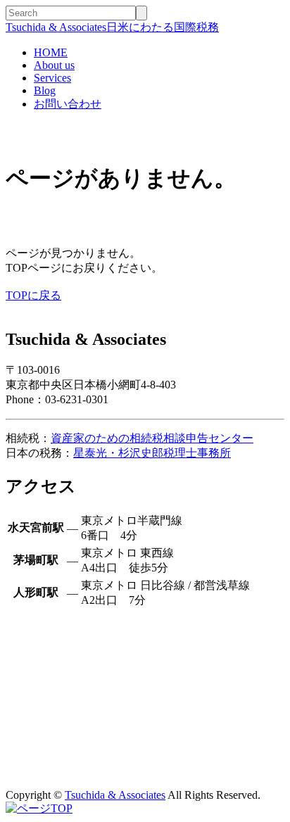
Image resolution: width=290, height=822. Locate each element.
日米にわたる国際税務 (112, 27)
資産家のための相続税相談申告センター (152, 438)
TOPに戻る (33, 295)
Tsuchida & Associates (115, 795)
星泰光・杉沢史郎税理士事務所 (152, 453)
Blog (45, 90)
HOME (51, 52)
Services (52, 78)
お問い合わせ (67, 104)
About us (54, 65)
